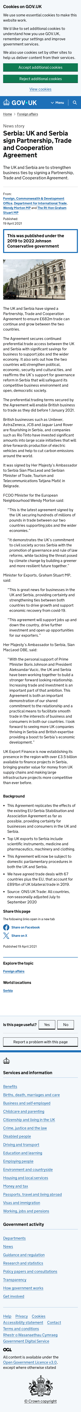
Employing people (18, 1161)
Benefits (10, 1086)
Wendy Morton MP (17, 208)
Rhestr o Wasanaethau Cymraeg (30, 1335)
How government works (23, 1288)
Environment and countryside (28, 1169)
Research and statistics (23, 1263)
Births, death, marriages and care (31, 1094)
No (68, 1024)
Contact (54, 1322)
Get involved (13, 1296)
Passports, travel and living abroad (32, 1194)
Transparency (14, 1279)
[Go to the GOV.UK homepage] (20, 102)
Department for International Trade (40, 203)
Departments (14, 1238)
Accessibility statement (23, 1322)
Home (7, 114)
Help (7, 1316)
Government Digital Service (26, 1341)
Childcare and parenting (23, 1111)
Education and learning (22, 1153)
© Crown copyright (40, 1401)
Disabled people (17, 1136)
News (8, 1246)
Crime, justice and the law (25, 1128)
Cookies (38, 1316)
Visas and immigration (21, 1202)
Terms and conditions (21, 1328)
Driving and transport (21, 1144)
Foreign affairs (27, 114)
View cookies (40, 89)
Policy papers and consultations (30, 1271)
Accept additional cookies (40, 67)
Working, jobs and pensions (26, 1211)
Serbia (8, 991)
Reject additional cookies (40, 78)
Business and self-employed (26, 1103)
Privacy (21, 1316)
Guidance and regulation (24, 1254)
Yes (49, 1024)
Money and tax (15, 1186)
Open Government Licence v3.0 (30, 1362)
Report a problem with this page (40, 1041)
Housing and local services (25, 1177)
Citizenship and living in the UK (29, 1119)
